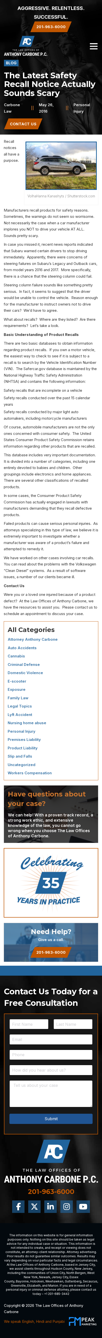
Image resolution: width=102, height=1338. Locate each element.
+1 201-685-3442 (56, 1294)
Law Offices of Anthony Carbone (58, 601)
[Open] (93, 46)
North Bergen (76, 1273)
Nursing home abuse (27, 722)
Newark (44, 1277)
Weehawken (54, 1281)
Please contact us (77, 607)
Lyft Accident (20, 714)
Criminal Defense (24, 664)
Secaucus (90, 1281)
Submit (51, 1118)
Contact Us (23, 124)
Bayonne (22, 1281)
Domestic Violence (25, 672)
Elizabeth (34, 1285)
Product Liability (23, 748)
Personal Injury (21, 731)
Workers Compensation (30, 773)
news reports (65, 244)
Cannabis (16, 656)
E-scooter (17, 681)
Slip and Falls (20, 756)
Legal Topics (20, 706)
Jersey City (86, 1264)
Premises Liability (24, 739)
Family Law (18, 698)
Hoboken (37, 1281)
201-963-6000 (51, 952)
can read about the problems (35, 564)
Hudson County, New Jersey (71, 1268)
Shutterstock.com (81, 196)
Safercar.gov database (43, 368)
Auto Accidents (22, 647)
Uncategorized (21, 764)
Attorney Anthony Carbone (33, 639)
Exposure (17, 689)
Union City (57, 1273)
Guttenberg (73, 1281)
